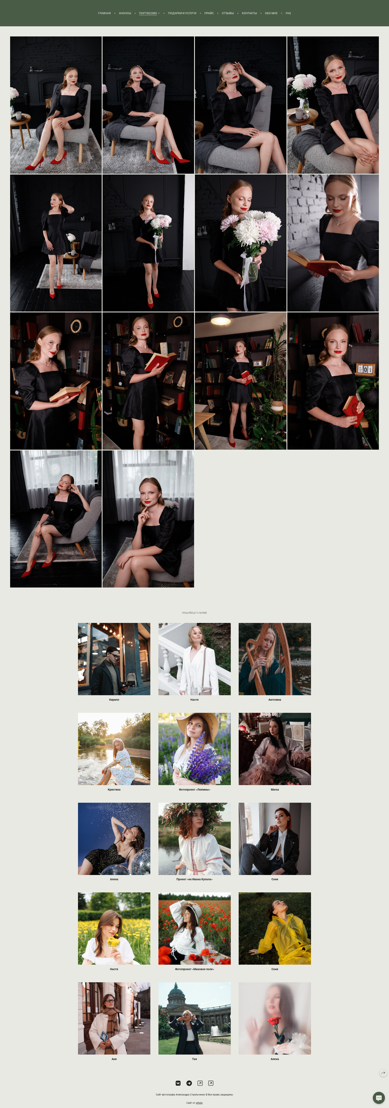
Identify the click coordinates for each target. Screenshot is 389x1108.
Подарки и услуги (182, 13)
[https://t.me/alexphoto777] (210, 1083)
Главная (104, 13)
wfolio (199, 1103)
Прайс (209, 13)
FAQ (288, 13)
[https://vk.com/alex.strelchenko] (178, 1083)
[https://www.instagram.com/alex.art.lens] (200, 1083)
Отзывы (228, 13)
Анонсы (125, 13)
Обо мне (271, 13)
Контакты (249, 13)
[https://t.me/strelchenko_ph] (189, 1083)
